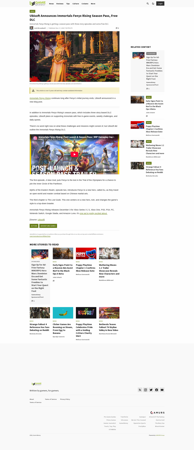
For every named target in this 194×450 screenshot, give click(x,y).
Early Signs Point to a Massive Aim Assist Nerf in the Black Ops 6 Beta (63, 269)
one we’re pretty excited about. (93, 213)
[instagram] (145, 390)
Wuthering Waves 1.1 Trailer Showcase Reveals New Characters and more (109, 270)
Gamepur (142, 417)
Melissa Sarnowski (82, 274)
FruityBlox (142, 426)
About (32, 399)
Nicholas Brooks (36, 334)
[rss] (140, 390)
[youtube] (162, 390)
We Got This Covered (138, 420)
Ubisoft (41, 220)
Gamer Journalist (110, 423)
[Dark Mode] (153, 3)
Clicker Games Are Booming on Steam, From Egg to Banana (63, 328)
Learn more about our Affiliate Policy (40, 236)
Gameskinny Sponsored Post (37, 296)
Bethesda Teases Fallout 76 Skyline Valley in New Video (108, 327)
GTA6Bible (112, 429)
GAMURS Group (160, 435)
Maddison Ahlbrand (106, 280)
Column (85, 3)
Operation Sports (139, 423)
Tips (68, 3)
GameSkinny (123, 423)
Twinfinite (124, 417)
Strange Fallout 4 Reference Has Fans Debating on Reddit (39, 327)
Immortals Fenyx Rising (40, 98)
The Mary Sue (159, 423)
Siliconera (124, 420)
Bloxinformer (159, 426)
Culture (76, 3)
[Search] (148, 3)
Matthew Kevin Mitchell (107, 334)
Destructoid (160, 420)
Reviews (59, 3)
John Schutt (57, 277)
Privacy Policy (65, 399)
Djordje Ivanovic (59, 337)
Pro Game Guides (110, 417)
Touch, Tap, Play (110, 426)
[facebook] (156, 390)
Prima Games (111, 420)
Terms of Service (51, 399)
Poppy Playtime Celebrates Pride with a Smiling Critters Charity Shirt (84, 330)
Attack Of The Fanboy (156, 417)
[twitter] (151, 390)
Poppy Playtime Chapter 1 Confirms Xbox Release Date (85, 267)
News (51, 3)
